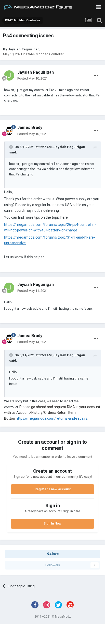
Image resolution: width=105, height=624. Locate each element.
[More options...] (96, 75)
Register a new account (53, 489)
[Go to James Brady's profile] (9, 131)
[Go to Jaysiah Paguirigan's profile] (9, 75)
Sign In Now (52, 523)
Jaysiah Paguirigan (24, 49)
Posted (32, 78)
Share (54, 554)
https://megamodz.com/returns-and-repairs (51, 418)
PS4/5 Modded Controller (44, 54)
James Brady (29, 127)
